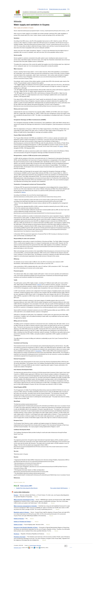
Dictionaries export (17, 547)
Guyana (16, 495)
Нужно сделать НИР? (26, 485)
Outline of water (18, 524)
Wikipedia (26, 17)
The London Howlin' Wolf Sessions (59, 488)
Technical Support (32, 545)
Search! (67, 15)
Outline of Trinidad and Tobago (22, 521)
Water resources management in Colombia (25, 506)
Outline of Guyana (19, 518)
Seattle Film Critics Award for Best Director (27, 488)
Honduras (16, 533)
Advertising (39, 545)
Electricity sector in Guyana (21, 512)
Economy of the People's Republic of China (26, 527)
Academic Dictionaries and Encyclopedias (36, 12)
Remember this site (43, 9)
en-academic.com (17, 16)
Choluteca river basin (19, 536)
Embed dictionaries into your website (57, 9)
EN (68, 9)
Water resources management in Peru (24, 499)
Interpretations (34, 17)
